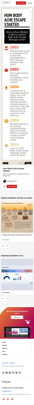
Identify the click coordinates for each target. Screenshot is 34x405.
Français (22, 366)
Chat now (12, 363)
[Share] (4, 186)
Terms (4, 391)
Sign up (30, 3)
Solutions (4, 348)
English (3, 366)
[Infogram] (5, 3)
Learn (3, 351)
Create (4, 342)
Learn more (17, 317)
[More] (30, 9)
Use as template (21, 3)
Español (17, 366)
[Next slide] (6, 245)
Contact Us (5, 363)
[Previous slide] (2, 245)
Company (4, 354)
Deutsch (8, 366)
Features (4, 345)
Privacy (9, 391)
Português (12, 366)
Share (6, 163)
